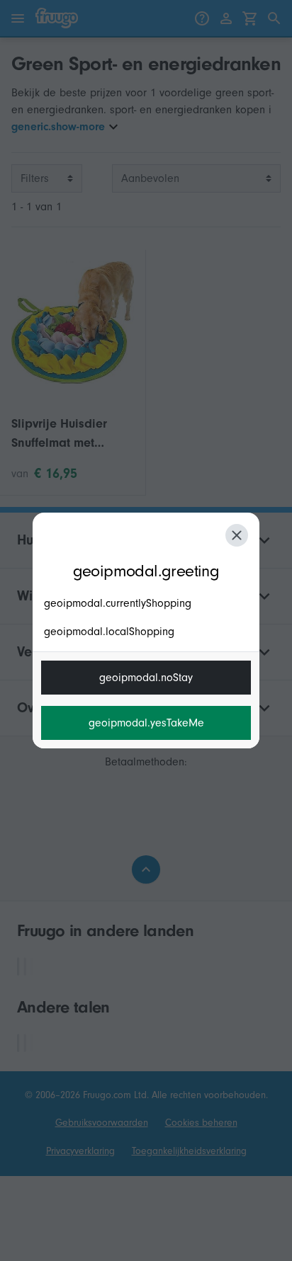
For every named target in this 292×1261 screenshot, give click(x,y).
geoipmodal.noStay (146, 677)
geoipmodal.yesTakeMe (146, 723)
